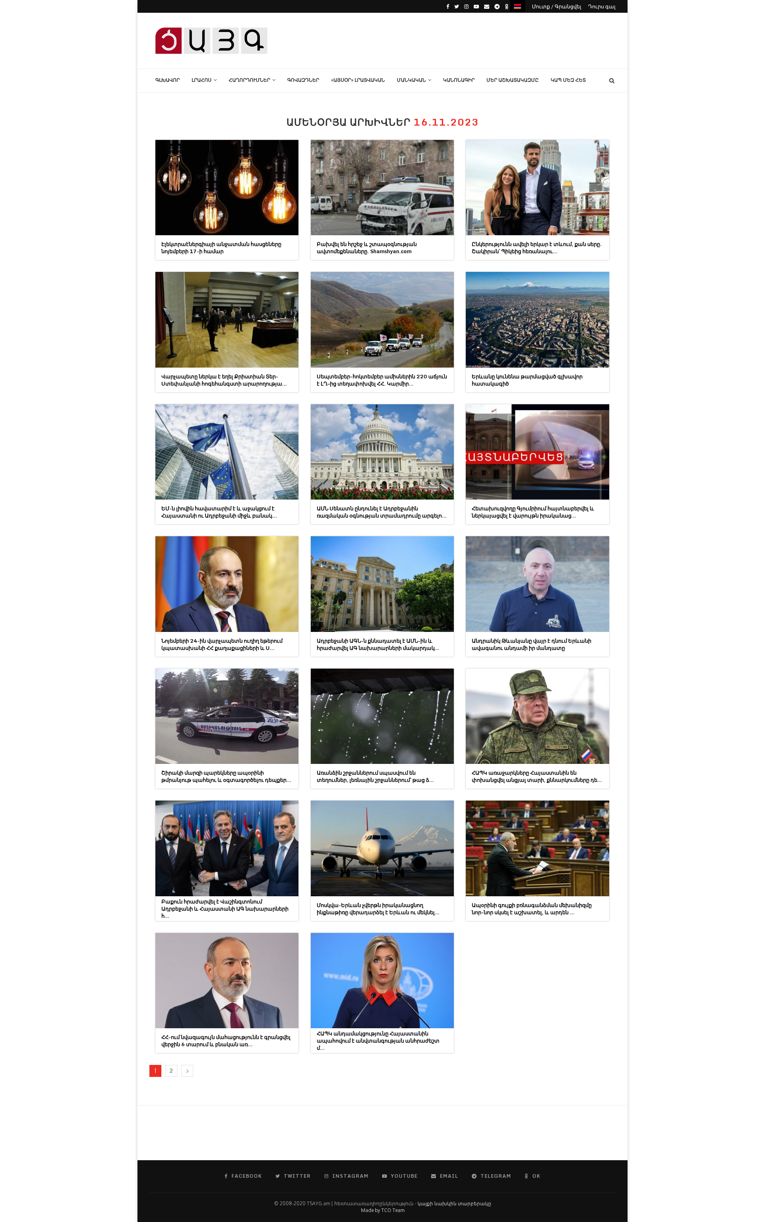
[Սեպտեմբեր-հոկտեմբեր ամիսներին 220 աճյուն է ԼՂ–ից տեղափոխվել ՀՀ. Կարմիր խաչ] (382, 319)
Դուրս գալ (602, 6)
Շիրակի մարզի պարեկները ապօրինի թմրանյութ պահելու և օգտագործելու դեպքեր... (226, 776)
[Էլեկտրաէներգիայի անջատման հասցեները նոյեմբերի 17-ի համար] (226, 187)
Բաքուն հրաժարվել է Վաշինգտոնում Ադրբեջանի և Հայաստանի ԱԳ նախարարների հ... (224, 908)
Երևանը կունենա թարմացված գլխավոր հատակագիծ (527, 380)
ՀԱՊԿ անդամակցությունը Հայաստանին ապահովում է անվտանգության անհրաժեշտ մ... (378, 1040)
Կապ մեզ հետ (568, 80)
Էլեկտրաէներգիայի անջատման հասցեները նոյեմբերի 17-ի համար (221, 248)
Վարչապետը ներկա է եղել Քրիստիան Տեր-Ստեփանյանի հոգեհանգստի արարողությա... (224, 380)
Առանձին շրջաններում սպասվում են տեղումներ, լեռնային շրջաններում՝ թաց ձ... (375, 776)
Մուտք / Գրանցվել (556, 6)
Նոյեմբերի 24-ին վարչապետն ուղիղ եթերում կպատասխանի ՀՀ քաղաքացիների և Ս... (221, 644)
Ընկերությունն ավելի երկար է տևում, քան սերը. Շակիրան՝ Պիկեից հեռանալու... (537, 248)
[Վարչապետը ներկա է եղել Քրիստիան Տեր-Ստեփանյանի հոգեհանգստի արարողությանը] (226, 319)
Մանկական (411, 80)
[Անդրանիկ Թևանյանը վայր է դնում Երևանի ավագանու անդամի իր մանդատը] (537, 584)
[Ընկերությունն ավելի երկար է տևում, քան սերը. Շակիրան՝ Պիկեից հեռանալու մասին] (537, 187)
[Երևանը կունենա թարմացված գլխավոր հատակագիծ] (537, 319)
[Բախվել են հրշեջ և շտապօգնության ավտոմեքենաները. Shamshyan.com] (382, 187)
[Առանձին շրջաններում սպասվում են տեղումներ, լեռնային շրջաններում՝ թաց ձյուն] (382, 716)
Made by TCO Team (382, 1210)
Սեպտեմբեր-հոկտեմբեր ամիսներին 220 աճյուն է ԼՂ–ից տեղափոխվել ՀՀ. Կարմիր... (382, 380)
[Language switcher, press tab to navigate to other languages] (517, 6)
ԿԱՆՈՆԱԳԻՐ (459, 80)
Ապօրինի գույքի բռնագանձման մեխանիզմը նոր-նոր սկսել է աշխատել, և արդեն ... (532, 909)
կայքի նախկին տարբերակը (454, 1203)
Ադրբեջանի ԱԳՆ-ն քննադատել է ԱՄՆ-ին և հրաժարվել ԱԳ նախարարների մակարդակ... (378, 644)
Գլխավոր (167, 80)
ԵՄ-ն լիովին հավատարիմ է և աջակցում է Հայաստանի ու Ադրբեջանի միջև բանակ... (219, 512)
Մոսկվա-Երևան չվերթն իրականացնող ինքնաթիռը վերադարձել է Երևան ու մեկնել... (378, 909)
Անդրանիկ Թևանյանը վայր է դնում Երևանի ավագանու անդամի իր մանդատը (531, 644)
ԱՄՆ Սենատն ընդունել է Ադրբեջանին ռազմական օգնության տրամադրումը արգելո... (382, 512)
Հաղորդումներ (249, 80)
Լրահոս (202, 80)
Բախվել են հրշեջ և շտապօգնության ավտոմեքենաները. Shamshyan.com (367, 248)
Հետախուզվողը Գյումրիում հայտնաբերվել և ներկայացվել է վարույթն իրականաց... (533, 512)
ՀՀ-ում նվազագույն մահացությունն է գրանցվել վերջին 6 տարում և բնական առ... (225, 1041)
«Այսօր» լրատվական (358, 80)
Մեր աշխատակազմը (512, 80)
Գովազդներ (303, 80)
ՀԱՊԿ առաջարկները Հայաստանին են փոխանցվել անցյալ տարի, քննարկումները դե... (537, 776)
